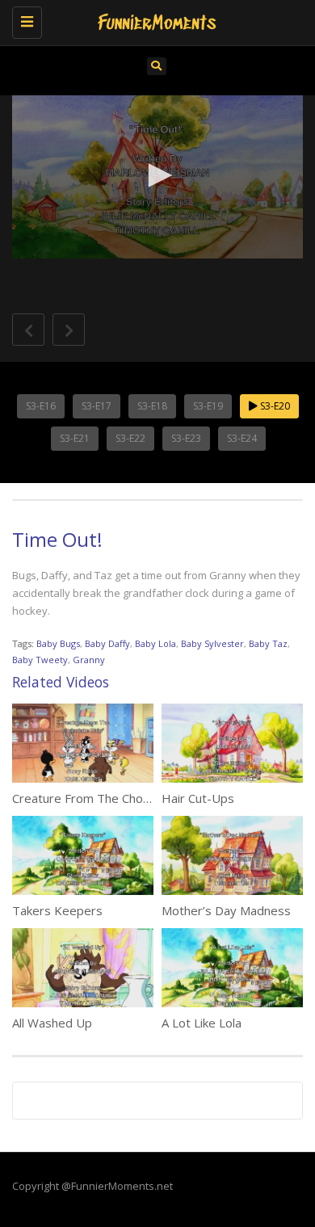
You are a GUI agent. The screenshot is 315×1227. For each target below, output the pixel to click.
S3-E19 (208, 406)
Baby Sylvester (212, 643)
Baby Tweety (40, 659)
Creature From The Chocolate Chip (108, 798)
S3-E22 (130, 438)
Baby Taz (268, 643)
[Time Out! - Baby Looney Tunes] (153, 20)
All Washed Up (52, 1023)
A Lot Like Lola (202, 1023)
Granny (89, 659)
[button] (157, 175)
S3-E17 (96, 406)
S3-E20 (274, 406)
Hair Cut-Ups (198, 798)
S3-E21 (75, 438)
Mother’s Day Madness (226, 910)
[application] (157, 177)
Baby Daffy (107, 643)
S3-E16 (41, 406)
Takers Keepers (57, 910)
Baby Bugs (58, 643)
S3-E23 (186, 438)
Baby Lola (155, 643)
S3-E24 (242, 438)
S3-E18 (152, 406)
